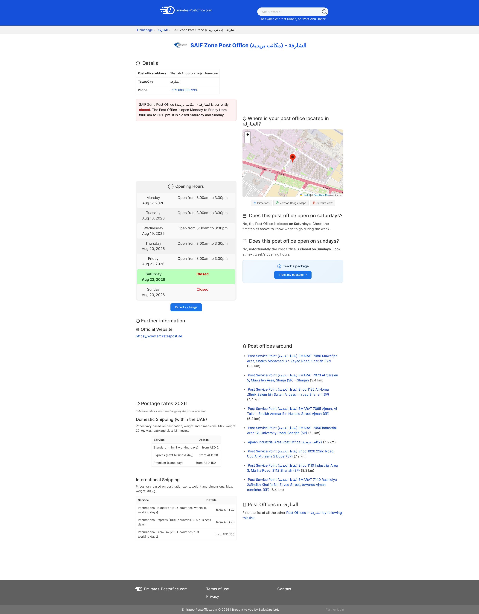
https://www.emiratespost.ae (159, 336)
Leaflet (306, 195)
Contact (284, 589)
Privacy (212, 596)
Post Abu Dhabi (314, 19)
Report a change (186, 307)
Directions (263, 203)
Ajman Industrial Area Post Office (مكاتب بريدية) (285, 442)
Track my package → (293, 274)
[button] (293, 158)
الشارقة (163, 30)
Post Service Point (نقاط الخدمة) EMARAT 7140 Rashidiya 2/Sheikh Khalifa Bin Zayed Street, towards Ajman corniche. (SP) (292, 485)
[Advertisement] (186, 150)
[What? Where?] (324, 11)
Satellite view (324, 203)
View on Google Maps (293, 203)
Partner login (335, 609)
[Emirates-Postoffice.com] (186, 10)
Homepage (145, 30)
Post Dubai (287, 19)
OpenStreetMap (322, 195)
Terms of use (217, 589)
